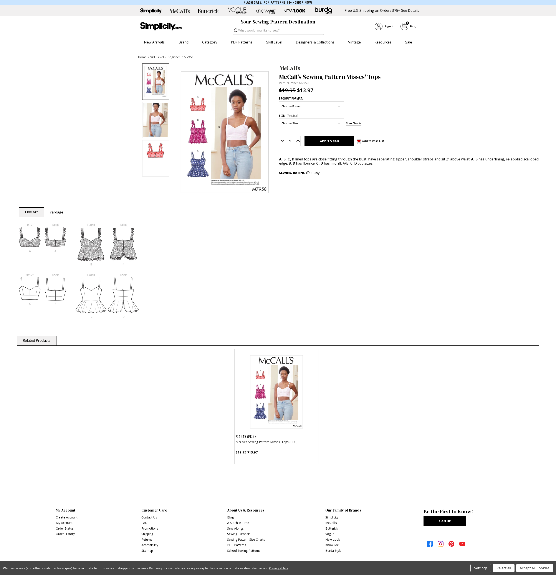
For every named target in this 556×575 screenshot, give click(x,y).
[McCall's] (409, 67)
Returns (146, 539)
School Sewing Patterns (243, 550)
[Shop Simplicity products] (151, 10)
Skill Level (274, 42)
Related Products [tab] (36, 340)
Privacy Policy (278, 568)
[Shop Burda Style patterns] (323, 10)
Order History (65, 534)
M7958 (189, 57)
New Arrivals (154, 42)
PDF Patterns (241, 42)
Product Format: (291, 98)
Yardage (56, 212)
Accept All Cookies (534, 568)
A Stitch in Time (238, 523)
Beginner (173, 57)
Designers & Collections (315, 42)
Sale (408, 42)
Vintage (354, 42)
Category (209, 42)
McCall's (331, 523)
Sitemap (147, 550)
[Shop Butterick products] (208, 10)
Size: (289, 115)
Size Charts (353, 123)
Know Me (332, 545)
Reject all (503, 568)
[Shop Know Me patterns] (266, 10)
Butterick (331, 528)
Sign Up (445, 521)
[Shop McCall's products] (179, 10)
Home (142, 57)
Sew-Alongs (235, 528)
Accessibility (149, 545)
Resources (382, 42)
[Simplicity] (161, 26)
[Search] (235, 31)
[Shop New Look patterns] (294, 10)
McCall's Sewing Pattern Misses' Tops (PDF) (267, 442)
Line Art (31, 212)
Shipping (147, 534)
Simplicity (331, 517)
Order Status (65, 528)
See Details (410, 10)
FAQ (144, 523)
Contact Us (149, 517)
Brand (184, 42)
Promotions (149, 528)
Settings (481, 568)
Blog (230, 517)
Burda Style (333, 550)
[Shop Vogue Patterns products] (237, 10)
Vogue (329, 534)
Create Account (67, 517)
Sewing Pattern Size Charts (246, 539)
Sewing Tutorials (238, 534)
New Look (332, 539)
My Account (64, 523)
